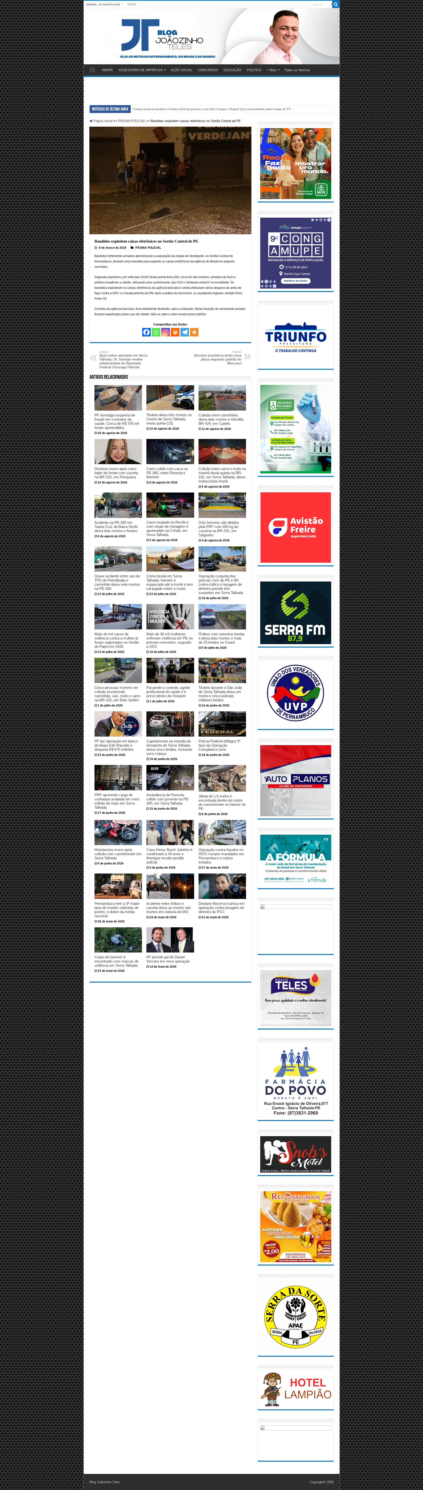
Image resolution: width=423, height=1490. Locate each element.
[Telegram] (184, 332)
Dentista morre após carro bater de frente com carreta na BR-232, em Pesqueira (116, 473)
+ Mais (272, 70)
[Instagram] (165, 332)
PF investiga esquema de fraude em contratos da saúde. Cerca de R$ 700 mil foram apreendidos (116, 421)
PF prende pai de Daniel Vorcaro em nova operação (168, 959)
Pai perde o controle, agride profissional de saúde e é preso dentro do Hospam (168, 691)
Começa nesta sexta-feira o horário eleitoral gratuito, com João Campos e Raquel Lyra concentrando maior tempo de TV (212, 109)
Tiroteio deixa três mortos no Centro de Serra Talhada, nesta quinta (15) (169, 419)
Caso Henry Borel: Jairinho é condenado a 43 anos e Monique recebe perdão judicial (169, 856)
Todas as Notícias (297, 70)
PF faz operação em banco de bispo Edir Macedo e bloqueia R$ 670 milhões (116, 745)
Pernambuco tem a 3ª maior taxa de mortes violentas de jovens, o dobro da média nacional (117, 909)
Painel (132, 4)
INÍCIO (92, 69)
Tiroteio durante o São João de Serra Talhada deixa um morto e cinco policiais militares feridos (220, 693)
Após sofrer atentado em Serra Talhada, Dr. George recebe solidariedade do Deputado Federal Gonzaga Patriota (123, 359)
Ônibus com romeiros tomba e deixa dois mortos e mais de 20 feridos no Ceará (221, 638)
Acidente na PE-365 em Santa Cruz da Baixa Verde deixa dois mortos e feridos (116, 526)
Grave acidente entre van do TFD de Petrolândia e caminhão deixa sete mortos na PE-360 (117, 582)
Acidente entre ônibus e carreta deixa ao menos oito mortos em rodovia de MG (168, 907)
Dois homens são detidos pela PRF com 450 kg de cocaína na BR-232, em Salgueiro (219, 528)
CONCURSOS (208, 70)
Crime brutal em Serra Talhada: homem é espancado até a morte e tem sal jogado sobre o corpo (169, 582)
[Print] (175, 332)
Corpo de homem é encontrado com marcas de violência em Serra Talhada (116, 961)
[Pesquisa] (336, 4)
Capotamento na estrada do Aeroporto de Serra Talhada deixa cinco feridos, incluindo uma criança (169, 747)
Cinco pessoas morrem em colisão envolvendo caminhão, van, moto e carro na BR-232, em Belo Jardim (117, 693)
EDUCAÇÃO (232, 70)
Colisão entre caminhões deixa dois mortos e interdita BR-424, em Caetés (221, 419)
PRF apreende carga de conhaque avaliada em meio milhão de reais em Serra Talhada (116, 801)
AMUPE (107, 70)
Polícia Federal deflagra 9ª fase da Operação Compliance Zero (219, 745)
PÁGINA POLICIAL (131, 121)
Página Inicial (103, 121)
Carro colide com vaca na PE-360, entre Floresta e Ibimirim (167, 473)
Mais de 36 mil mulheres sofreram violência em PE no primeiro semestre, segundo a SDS (169, 640)
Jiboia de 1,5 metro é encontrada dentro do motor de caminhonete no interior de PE (222, 802)
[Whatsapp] (156, 332)
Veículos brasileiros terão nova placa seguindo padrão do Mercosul (217, 357)
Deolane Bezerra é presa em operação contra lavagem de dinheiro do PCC (222, 907)
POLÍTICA (254, 70)
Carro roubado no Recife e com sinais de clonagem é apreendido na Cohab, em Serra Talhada (167, 528)
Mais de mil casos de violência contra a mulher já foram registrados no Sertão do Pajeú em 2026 (116, 640)
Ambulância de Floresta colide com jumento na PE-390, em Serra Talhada (167, 799)
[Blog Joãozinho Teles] (212, 36)
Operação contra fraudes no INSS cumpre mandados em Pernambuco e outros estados (221, 856)
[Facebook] (146, 332)
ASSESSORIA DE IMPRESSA (141, 70)
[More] (194, 332)
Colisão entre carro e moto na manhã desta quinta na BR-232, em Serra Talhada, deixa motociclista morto (222, 475)
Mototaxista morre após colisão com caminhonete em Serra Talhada (117, 854)
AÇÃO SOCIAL (181, 70)
